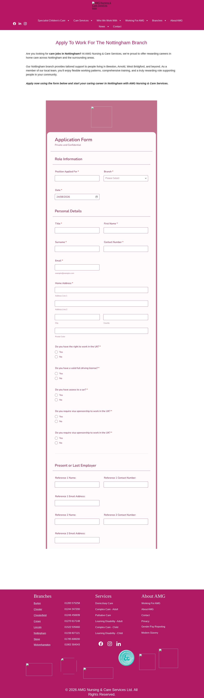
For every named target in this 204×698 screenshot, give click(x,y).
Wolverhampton (42, 644)
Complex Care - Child (106, 627)
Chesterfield (40, 615)
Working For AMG (134, 20)
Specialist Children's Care (51, 20)
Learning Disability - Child (109, 633)
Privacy (145, 621)
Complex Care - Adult (106, 609)
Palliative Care (103, 615)
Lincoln (38, 627)
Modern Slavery (149, 632)
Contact (117, 26)
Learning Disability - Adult (108, 621)
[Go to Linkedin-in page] (21, 23)
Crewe (37, 621)
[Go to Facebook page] (15, 23)
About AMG (176, 20)
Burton (37, 603)
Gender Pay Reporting (153, 626)
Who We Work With (107, 20)
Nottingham (40, 633)
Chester (38, 609)
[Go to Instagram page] (25, 23)
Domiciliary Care (104, 603)
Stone (37, 639)
